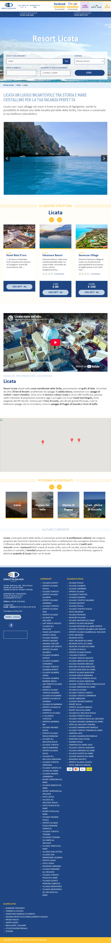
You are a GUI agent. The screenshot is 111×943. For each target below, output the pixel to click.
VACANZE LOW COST (50, 644)
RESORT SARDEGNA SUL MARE (52, 781)
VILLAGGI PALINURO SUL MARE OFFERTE (85, 626)
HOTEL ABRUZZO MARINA (79, 765)
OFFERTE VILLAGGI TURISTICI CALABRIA (50, 691)
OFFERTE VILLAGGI (50, 615)
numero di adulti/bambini (54, 68)
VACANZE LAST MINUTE (52, 647)
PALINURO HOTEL (76, 638)
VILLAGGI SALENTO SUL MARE (81, 756)
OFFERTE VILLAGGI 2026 (50, 610)
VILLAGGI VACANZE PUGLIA (50, 818)
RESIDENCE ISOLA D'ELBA (79, 739)
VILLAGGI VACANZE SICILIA (50, 729)
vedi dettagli (19, 287)
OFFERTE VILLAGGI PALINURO (81, 623)
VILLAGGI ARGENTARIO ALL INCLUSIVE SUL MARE (52, 892)
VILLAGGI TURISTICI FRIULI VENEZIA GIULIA (87, 684)
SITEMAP (9, 931)
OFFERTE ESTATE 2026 (35, 6)
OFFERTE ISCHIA (49, 860)
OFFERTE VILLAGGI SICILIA (50, 752)
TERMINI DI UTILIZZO (14, 911)
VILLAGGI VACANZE (50, 638)
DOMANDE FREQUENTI (15, 908)
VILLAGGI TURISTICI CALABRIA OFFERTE (50, 668)
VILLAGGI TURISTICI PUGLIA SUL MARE (50, 876)
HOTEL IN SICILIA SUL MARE (51, 807)
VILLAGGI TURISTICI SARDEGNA (50, 763)
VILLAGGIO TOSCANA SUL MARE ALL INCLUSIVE (51, 840)
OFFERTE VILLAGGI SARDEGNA (81, 681)
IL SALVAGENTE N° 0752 (12, 598)
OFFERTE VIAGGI (49, 635)
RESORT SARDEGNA (77, 699)
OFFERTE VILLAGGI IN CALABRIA (51, 700)
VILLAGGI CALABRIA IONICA (50, 674)
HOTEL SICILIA (48, 797)
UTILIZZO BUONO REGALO (16, 928)
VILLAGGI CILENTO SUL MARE (81, 753)
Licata (9, 253)
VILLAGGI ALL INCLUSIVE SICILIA (49, 740)
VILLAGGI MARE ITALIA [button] (23, 6)
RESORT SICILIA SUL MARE (79, 710)
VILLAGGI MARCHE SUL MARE (52, 786)
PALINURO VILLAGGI (77, 618)
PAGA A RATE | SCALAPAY (16, 925)
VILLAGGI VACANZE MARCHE (81, 701)
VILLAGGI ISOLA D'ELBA (52, 852)
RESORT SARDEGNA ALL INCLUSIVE (52, 792)
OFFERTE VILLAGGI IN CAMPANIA (51, 708)
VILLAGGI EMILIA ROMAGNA (81, 675)
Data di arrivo (13, 68)
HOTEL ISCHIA (48, 863)
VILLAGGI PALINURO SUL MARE (82, 621)
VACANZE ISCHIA (76, 742)
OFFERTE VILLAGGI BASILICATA (81, 673)
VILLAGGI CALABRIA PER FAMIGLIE (83, 736)
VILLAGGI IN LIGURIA (77, 690)
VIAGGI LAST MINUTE (51, 632)
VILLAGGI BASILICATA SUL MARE (82, 670)
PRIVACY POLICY (12, 920)
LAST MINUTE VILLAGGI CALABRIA (52, 685)
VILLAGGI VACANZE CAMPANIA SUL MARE (86, 722)
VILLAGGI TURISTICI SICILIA (80, 716)
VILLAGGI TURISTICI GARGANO (81, 748)
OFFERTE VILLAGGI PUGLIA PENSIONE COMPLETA (50, 826)
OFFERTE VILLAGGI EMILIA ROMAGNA (50, 734)
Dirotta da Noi (8, 85)
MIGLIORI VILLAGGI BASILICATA (82, 667)
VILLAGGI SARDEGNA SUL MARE (82, 687)
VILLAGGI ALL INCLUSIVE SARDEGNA (51, 757)
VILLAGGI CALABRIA (77, 586)
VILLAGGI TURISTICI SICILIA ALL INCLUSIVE (86, 719)
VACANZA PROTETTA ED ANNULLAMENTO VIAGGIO (27, 917)
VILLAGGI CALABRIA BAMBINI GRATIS (50, 679)
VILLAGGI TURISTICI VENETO (80, 693)
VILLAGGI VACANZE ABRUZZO (81, 664)
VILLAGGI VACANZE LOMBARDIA (50, 775)
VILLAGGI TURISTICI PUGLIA (80, 609)
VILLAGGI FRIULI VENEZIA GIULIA (82, 678)
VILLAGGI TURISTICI (50, 592)
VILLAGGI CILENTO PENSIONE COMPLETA (51, 882)
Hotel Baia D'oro (16, 255)
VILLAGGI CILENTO (50, 583)
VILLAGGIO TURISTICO (78, 594)
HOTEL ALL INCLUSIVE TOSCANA (82, 725)
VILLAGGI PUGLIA (76, 583)
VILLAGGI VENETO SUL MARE (51, 847)
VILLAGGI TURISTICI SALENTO (81, 658)
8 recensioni (59, 274)
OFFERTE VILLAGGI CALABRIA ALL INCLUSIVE (87, 632)
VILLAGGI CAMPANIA (77, 589)
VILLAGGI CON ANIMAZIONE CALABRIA (52, 856)
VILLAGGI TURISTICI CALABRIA (81, 600)
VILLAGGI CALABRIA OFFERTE (50, 656)
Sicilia (18, 85)
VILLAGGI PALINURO (77, 615)
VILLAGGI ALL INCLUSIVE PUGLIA (50, 801)
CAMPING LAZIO (75, 733)
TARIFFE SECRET (12, 923)
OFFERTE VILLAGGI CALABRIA (50, 596)
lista (66, 61)
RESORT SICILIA (75, 704)
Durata (78, 56)
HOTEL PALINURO (76, 612)
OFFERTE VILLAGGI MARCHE (80, 707)
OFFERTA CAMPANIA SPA (50, 723)
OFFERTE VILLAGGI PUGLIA (50, 587)
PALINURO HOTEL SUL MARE (80, 644)
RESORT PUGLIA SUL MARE (50, 812)
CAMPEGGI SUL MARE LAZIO (80, 745)
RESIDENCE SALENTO (77, 759)
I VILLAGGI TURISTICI (77, 655)
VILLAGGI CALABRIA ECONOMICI (50, 662)
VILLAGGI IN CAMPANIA (52, 704)
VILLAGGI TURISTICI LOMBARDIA (82, 696)
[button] (7, 158)
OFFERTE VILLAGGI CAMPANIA (50, 601)
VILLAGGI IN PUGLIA (77, 649)
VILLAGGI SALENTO (77, 603)
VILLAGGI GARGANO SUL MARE (82, 751)
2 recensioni (95, 274)
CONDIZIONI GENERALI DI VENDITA (20, 914)
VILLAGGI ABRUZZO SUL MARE (81, 661)
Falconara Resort (52, 255)
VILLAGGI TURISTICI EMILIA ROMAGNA (50, 746)
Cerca (89, 72)
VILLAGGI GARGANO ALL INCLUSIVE (50, 870)
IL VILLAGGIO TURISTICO (47, 717)
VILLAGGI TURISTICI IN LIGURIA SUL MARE (51, 769)
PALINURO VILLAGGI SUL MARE (82, 647)
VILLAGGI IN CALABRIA (51, 696)
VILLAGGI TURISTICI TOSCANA (50, 833)
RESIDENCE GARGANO (51, 866)
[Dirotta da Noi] (8, 6)
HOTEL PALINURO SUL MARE (80, 641)
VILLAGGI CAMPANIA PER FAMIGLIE (83, 727)
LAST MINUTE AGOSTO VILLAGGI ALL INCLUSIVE (51, 626)
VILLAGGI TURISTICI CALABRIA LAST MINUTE (87, 629)
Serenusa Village (88, 255)
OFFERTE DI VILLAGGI (51, 713)
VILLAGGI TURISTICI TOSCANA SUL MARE (85, 730)
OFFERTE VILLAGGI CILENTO (80, 762)
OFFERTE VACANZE (50, 641)
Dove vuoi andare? (16, 56)
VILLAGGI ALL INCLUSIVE (48, 619)
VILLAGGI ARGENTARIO (52, 886)
